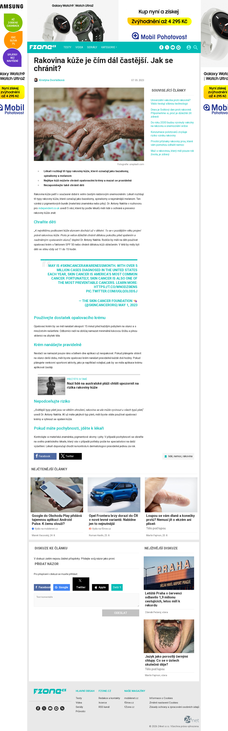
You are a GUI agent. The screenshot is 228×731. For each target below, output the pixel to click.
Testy (67, 47)
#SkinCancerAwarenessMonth (87, 266)
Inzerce (103, 702)
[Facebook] (161, 47)
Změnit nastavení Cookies (163, 702)
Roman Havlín (96, 535)
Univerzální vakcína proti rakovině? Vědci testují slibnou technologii (171, 102)
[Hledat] (195, 48)
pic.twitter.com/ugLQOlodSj (111, 291)
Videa (79, 47)
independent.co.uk (48, 208)
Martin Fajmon (153, 535)
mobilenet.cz (131, 698)
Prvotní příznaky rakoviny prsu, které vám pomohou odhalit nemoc (172, 143)
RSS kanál (104, 706)
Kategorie (108, 47)
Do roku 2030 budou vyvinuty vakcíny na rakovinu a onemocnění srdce (172, 124)
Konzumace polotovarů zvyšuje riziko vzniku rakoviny (169, 133)
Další (117, 587)
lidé (170, 456)
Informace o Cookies (161, 698)
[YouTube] (172, 47)
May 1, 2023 (128, 305)
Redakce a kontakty (109, 698)
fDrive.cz (129, 702)
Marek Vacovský (40, 535)
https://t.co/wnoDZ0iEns (115, 287)
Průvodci (80, 711)
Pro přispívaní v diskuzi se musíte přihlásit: (56, 574)
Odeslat (120, 613)
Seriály (92, 47)
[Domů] (43, 47)
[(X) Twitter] (167, 47)
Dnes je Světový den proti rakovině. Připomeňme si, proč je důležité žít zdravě (171, 113)
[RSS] (62, 709)
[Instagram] (178, 47)
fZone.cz (129, 706)
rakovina (187, 456)
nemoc (178, 456)
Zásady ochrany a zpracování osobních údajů (174, 706)
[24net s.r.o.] (191, 721)
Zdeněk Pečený (153, 612)
